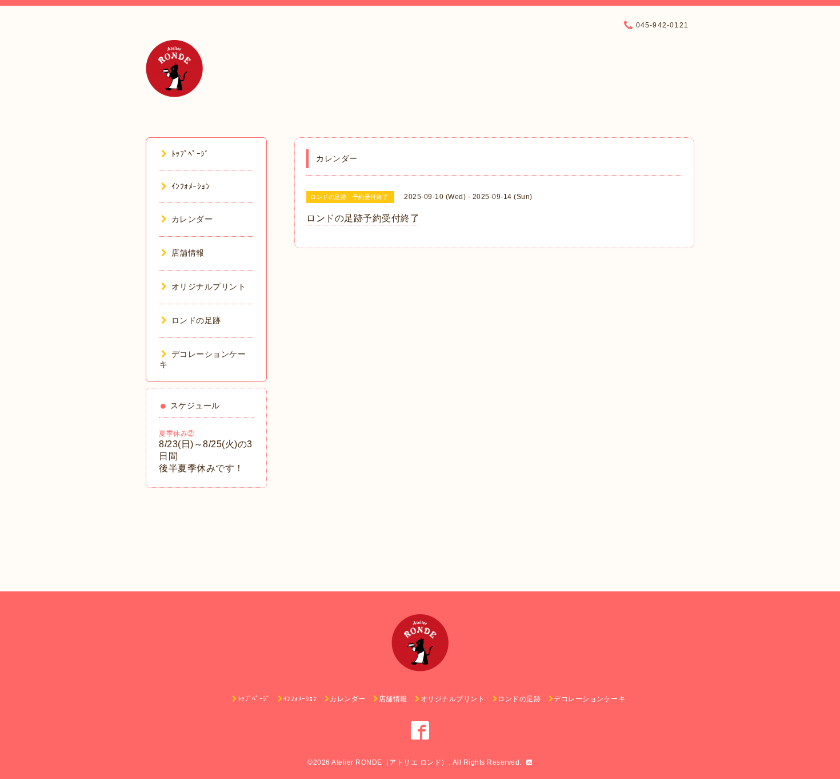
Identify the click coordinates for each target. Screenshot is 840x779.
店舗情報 (188, 252)
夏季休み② (177, 434)
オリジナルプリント (208, 286)
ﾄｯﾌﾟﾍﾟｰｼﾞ (190, 153)
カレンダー (192, 219)
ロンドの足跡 (196, 320)
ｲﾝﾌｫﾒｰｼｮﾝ (190, 186)
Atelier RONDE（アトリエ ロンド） (390, 762)
